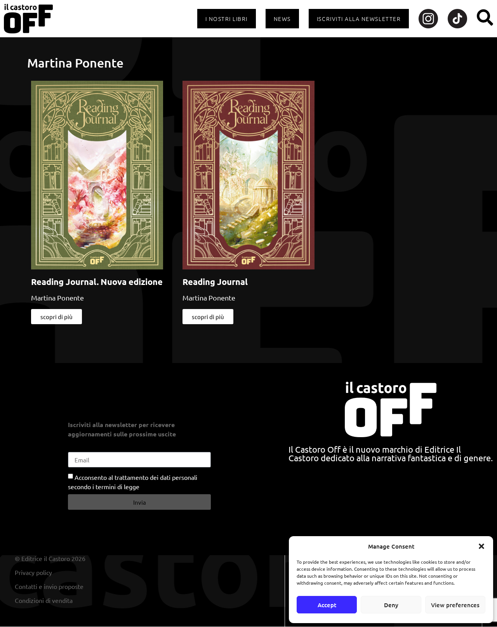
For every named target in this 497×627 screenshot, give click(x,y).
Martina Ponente (57, 298)
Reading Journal (215, 281)
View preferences (455, 605)
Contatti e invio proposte (49, 586)
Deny (391, 605)
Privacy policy (33, 572)
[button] (481, 546)
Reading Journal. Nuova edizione (97, 281)
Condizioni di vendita (44, 600)
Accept (327, 605)
